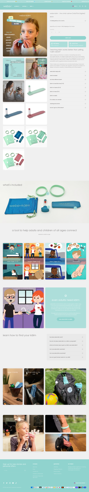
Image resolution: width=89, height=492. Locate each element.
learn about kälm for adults (65, 319)
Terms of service (57, 473)
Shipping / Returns (58, 469)
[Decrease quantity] (52, 32)
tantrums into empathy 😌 (11, 1)
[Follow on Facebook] (4, 483)
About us (35, 467)
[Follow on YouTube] (13, 483)
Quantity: (52, 29)
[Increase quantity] (59, 32)
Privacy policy (57, 471)
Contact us (35, 471)
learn (31, 6)
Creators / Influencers (38, 473)
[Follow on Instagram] (10, 483)
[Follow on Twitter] (7, 483)
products (16, 6)
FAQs (34, 469)
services (24, 6)
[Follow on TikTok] (16, 483)
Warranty (56, 467)
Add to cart (68, 38)
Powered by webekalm (16, 487)
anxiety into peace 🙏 (48, 1)
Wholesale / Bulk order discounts (38, 476)
